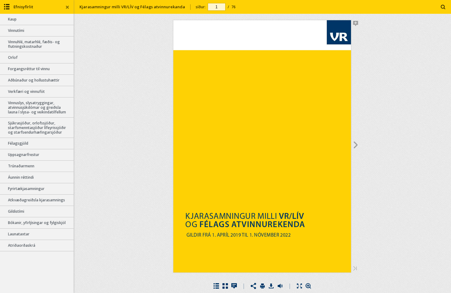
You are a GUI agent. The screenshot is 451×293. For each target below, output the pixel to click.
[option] (37, 19)
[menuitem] (443, 7)
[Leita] (443, 7)
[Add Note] (355, 24)
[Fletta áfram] (355, 146)
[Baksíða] (355, 268)
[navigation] (217, 6)
